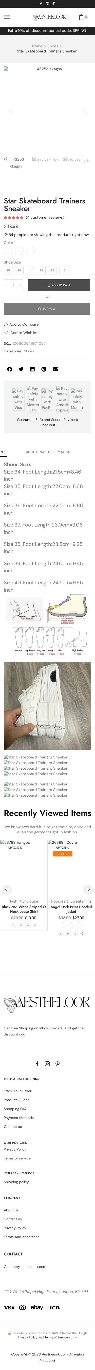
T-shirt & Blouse (23, 901)
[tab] (48, 452)
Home (37, 46)
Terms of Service (56, 1337)
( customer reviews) (45, 217)
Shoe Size (12, 262)
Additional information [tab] (48, 452)
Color (8, 242)
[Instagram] (47, 3)
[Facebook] (41, 3)
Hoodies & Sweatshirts (71, 901)
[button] (7, 17)
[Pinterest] (53, 3)
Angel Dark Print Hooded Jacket (71, 909)
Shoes (53, 46)
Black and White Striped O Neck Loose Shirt (24, 909)
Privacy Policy (27, 1337)
